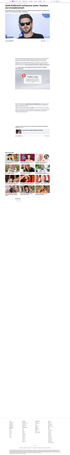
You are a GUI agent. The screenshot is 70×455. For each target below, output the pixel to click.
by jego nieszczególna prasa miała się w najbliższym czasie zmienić (37, 64)
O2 (35, 433)
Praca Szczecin (49, 435)
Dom (22, 428)
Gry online (10, 437)
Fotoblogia (23, 436)
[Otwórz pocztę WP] (51, 1)
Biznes (10, 430)
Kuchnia (23, 430)
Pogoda (10, 436)
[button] (54, 1)
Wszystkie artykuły (37, 428)
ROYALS (44, 1)
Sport (10, 429)
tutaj (24, 453)
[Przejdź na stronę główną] (13, 1)
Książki (23, 429)
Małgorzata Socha (11, 425)
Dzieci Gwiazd (31, 1)
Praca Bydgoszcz (50, 437)
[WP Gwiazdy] (15, 1)
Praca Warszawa (50, 430)
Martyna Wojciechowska (50, 426)
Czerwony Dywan (24, 1)
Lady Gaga (23, 426)
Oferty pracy (49, 429)
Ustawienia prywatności (47, 447)
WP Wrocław (23, 438)
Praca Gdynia (49, 436)
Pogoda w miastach (37, 432)
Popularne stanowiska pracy (51, 442)
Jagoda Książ (11, 40)
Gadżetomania (24, 435)
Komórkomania (24, 434)
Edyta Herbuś (49, 425)
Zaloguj (57, 1)
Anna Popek (36, 426)
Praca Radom (49, 434)
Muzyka (20, 1)
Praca (10, 435)
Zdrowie (10, 434)
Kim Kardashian (37, 425)
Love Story (35, 1)
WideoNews (40, 1)
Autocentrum (23, 437)
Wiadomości (10, 428)
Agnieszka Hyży (11, 426)
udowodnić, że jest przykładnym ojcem (33, 103)
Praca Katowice (49, 438)
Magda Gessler (24, 425)
